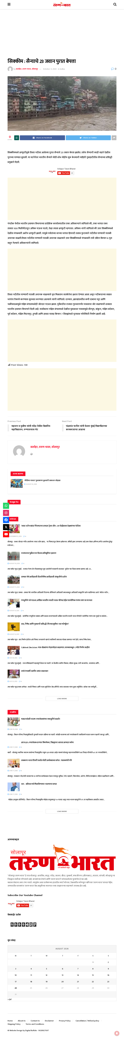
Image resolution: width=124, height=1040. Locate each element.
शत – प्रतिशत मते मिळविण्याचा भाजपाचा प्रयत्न (39, 784)
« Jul (9, 999)
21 (78, 981)
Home (10, 1020)
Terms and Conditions (35, 1024)
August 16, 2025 (14, 563)
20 (63, 981)
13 (62, 975)
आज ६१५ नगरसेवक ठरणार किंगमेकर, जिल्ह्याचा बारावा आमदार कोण (47, 742)
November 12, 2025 (15, 536)
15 (93, 975)
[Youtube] (6, 534)
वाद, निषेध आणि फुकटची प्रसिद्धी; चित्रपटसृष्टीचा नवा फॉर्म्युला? (45, 624)
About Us (22, 1020)
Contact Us (35, 1020)
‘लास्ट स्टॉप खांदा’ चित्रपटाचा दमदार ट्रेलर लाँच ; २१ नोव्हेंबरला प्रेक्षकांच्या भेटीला (51, 526)
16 (108, 975)
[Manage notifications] (116, 1033)
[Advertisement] (62, 36)
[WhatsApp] (6, 506)
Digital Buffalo (31, 1030)
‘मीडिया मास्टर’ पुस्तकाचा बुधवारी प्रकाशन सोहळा (42, 480)
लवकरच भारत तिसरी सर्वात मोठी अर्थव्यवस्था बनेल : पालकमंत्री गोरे (46, 760)
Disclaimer (49, 1020)
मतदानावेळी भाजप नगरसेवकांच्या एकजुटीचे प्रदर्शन (40, 719)
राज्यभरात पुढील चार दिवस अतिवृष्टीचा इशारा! (38, 553)
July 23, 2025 (13, 681)
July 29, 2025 (13, 658)
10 (16, 975)
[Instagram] (6, 513)
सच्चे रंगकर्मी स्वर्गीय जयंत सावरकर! (34, 671)
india (62, 69)
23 (108, 981)
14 (78, 975)
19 (46, 981)
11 (31, 975)
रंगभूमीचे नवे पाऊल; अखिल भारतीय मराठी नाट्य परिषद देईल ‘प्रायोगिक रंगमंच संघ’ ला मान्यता (56, 600)
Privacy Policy (64, 1020)
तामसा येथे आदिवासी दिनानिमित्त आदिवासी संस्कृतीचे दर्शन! (44, 577)
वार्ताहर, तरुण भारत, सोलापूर (27, 69)
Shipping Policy (14, 1024)
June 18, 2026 (13, 729)
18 (31, 981)
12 (46, 975)
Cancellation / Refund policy (87, 1020)
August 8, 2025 (14, 610)
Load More (62, 698)
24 (16, 988)
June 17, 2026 (13, 747)
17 (16, 981)
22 (93, 981)
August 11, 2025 (14, 587)
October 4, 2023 (50, 69)
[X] (6, 527)
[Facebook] (6, 520)
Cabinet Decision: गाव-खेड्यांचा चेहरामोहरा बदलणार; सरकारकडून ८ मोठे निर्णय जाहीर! (55, 647)
